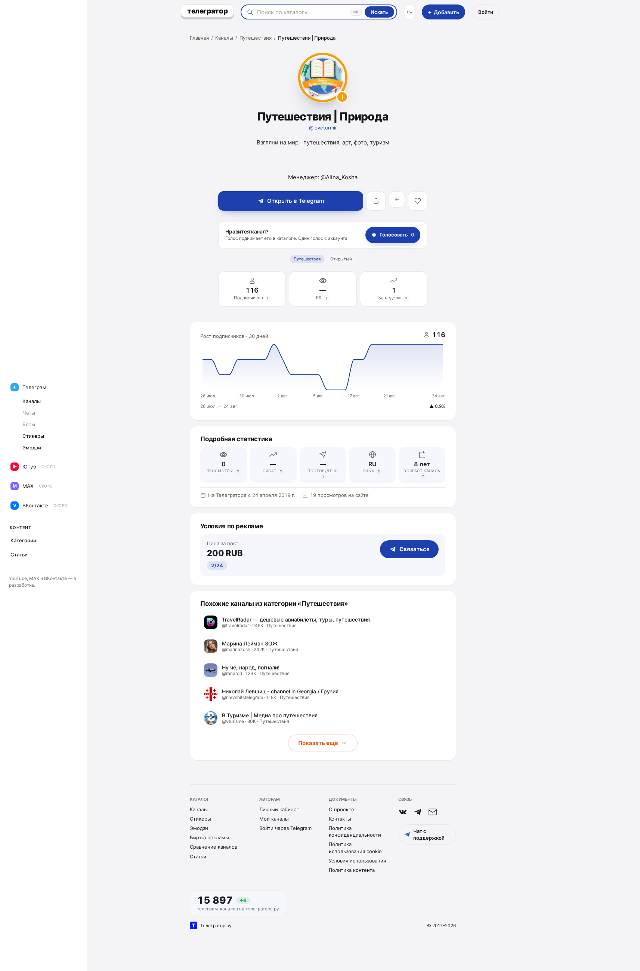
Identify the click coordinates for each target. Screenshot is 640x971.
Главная (199, 38)
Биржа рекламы (209, 837)
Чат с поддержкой (429, 834)
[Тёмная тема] (409, 11)
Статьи (198, 856)
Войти (485, 12)
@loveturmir (323, 128)
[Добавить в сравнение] (397, 199)
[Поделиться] (376, 201)
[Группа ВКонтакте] (402, 811)
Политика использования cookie (355, 847)
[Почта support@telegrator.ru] (432, 811)
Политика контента (352, 870)
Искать (379, 12)
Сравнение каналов (213, 847)
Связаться (414, 549)
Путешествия (255, 38)
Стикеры (200, 819)
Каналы (224, 38)
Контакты (340, 819)
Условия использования (357, 861)
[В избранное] (417, 201)
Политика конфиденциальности (355, 831)
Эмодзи (199, 828)
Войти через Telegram (285, 828)
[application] (322, 371)
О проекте (341, 809)
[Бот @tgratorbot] (417, 811)
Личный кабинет (279, 809)
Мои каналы (274, 819)
